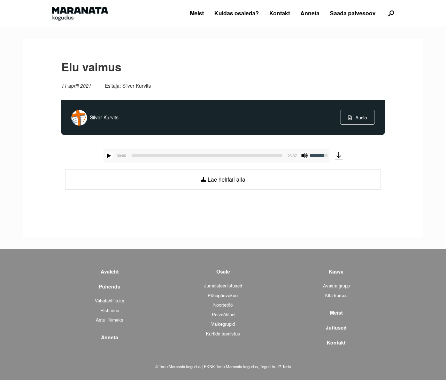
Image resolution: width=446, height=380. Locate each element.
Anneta (310, 13)
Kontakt (279, 13)
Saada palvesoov (353, 13)
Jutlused (336, 327)
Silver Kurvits (104, 117)
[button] (391, 13)
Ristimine (109, 310)
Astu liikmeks (109, 319)
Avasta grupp (336, 285)
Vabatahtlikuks (109, 300)
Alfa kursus (336, 295)
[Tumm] (304, 155)
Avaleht (110, 271)
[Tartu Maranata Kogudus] (79, 13)
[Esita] (109, 155)
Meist (197, 13)
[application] (216, 156)
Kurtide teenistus (223, 333)
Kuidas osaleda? (236, 13)
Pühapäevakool (223, 295)
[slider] (207, 155)
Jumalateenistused (223, 285)
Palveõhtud (223, 314)
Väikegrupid (223, 323)
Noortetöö (223, 304)
